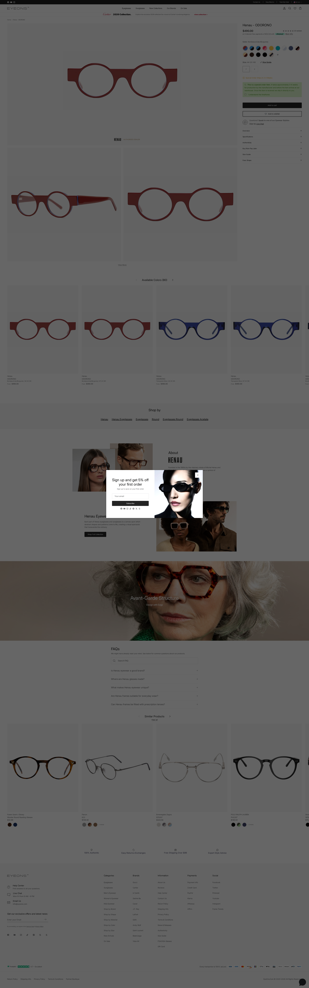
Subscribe (130, 503)
